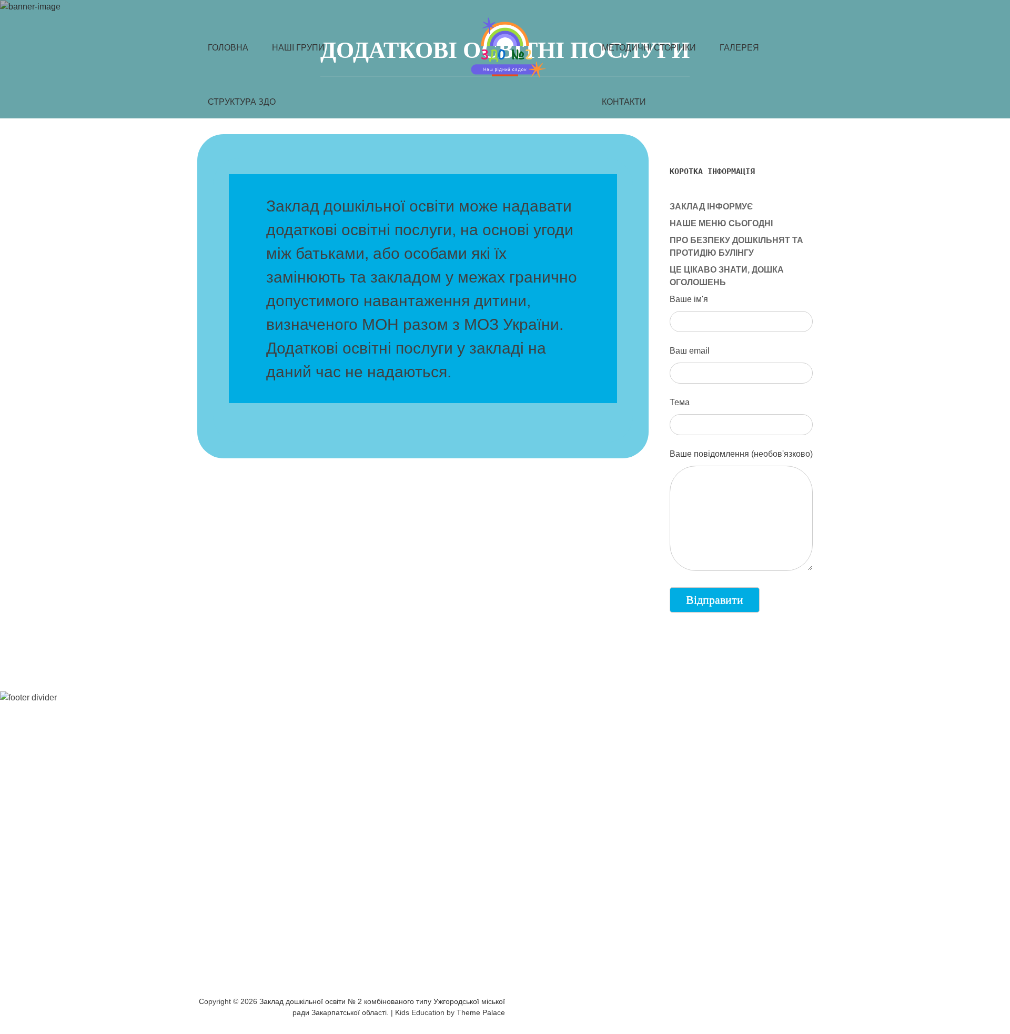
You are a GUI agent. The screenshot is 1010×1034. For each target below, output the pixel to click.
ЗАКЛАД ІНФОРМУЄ (711, 206)
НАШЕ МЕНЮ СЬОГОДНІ (721, 223)
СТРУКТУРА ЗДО (242, 101)
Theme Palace (481, 1012)
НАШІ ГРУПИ (298, 47)
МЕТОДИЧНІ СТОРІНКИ (649, 47)
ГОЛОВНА (228, 47)
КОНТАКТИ (624, 101)
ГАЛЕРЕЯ (739, 47)
